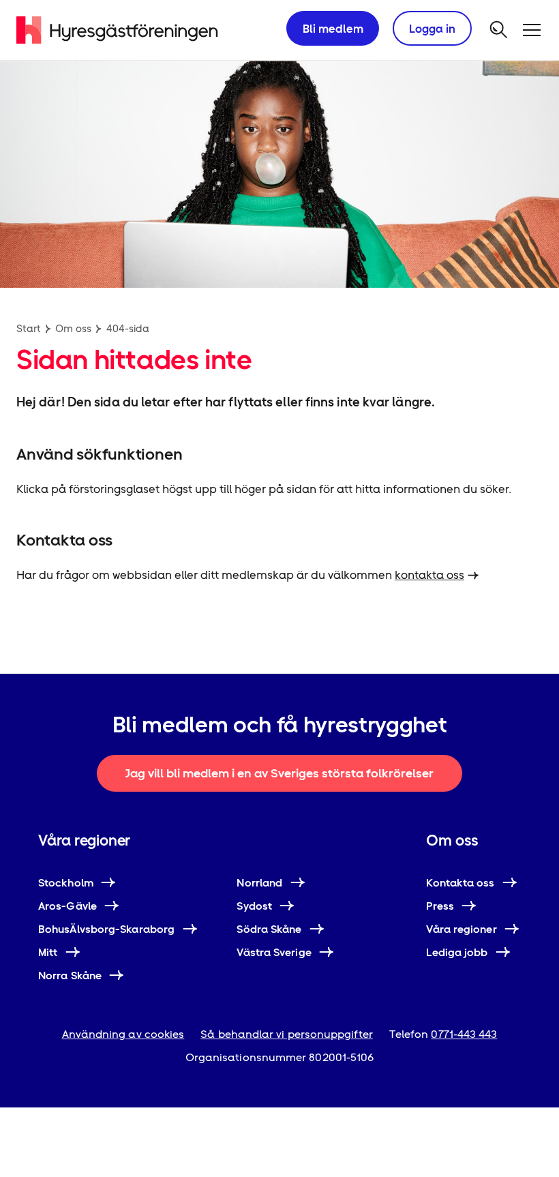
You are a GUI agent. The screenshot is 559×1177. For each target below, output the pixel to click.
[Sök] (499, 30)
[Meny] (531, 30)
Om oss (73, 328)
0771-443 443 (464, 1034)
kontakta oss (429, 574)
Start (28, 328)
